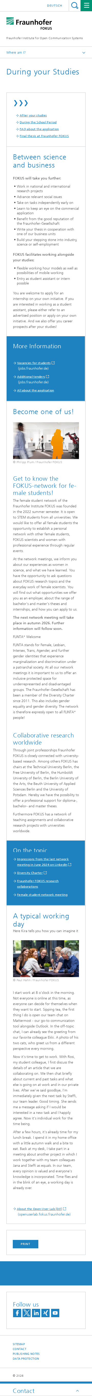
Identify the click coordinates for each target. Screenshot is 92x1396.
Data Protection (26, 1358)
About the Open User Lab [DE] (39, 1209)
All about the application (35, 390)
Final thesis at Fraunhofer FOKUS (44, 136)
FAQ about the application (39, 129)
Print (25, 1244)
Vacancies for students (34, 363)
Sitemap (19, 1344)
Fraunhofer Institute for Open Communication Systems (44, 38)
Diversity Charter (30, 873)
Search (74, 5)
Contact (19, 1349)
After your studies (33, 115)
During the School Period (38, 122)
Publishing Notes (26, 1354)
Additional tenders (31, 376)
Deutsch (54, 5)
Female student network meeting (42, 895)
